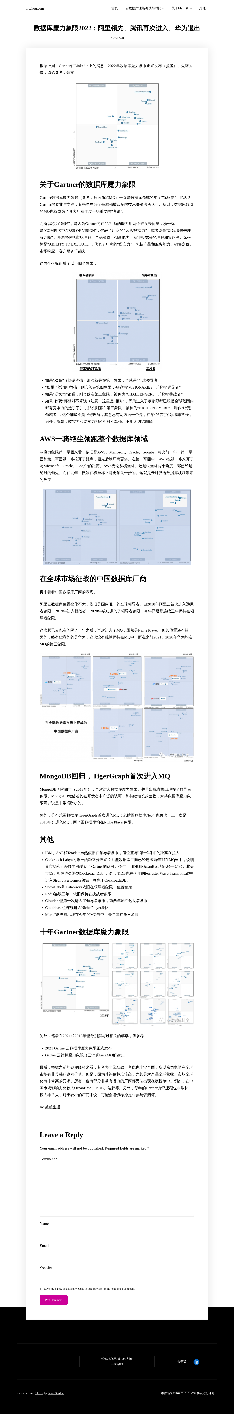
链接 (70, 72)
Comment (49, 1159)
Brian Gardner (56, 1393)
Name (44, 1223)
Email (44, 1245)
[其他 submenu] (207, 8)
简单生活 (52, 1107)
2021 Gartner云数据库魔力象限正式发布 (78, 1048)
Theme (39, 1393)
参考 (169, 66)
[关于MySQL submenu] (191, 8)
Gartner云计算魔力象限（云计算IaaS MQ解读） (84, 1055)
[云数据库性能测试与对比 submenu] (163, 8)
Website (46, 1267)
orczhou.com (35, 8)
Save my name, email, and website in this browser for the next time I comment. (89, 1288)
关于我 (181, 1361)
